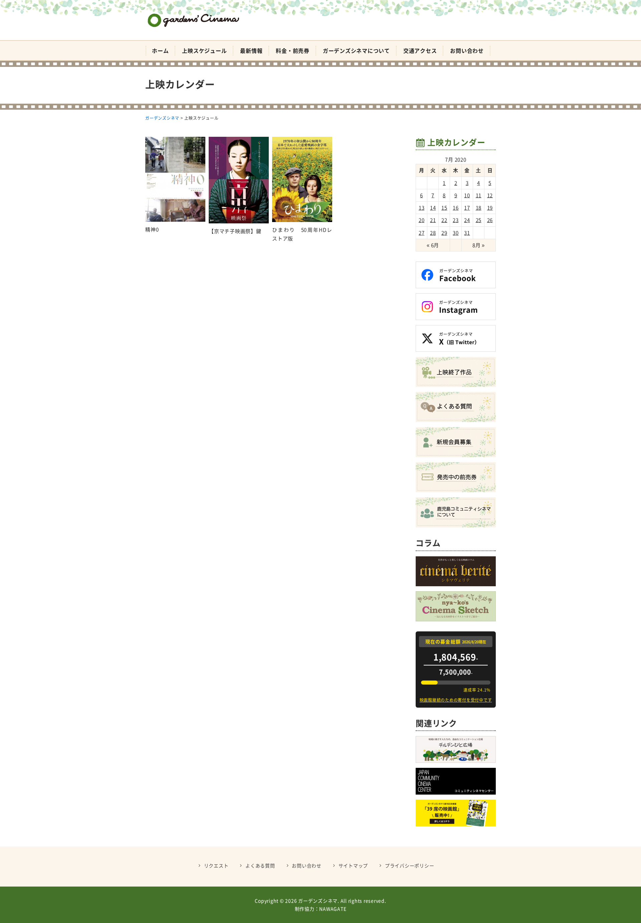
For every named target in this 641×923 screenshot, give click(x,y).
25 (479, 220)
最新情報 (251, 50)
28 (433, 232)
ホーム (160, 50)
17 (467, 207)
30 (456, 232)
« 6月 (433, 245)
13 (422, 207)
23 (456, 220)
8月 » (478, 245)
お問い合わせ (467, 50)
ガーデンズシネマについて (356, 50)
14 (433, 207)
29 (444, 232)
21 (433, 220)
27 (422, 232)
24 (467, 220)
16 (456, 207)
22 (444, 220)
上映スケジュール (204, 50)
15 (444, 207)
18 (479, 207)
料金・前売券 (292, 50)
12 (490, 195)
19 (490, 207)
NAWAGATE (332, 908)
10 (467, 195)
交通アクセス (420, 50)
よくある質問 (260, 865)
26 (490, 220)
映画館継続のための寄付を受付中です (456, 700)
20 (422, 220)
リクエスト (216, 865)
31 (467, 232)
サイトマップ (353, 865)
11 (479, 195)
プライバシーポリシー (409, 865)
